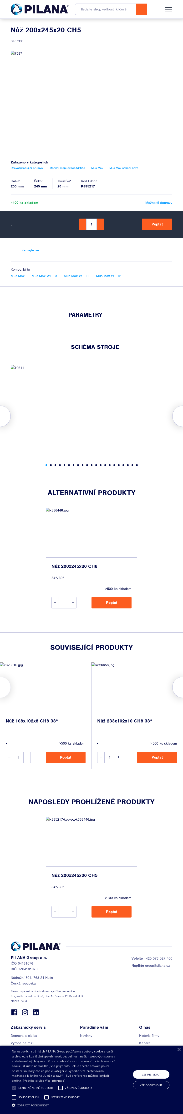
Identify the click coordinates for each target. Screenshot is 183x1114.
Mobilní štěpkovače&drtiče (67, 168)
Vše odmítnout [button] (151, 1085)
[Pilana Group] (40, 9)
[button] (14, 1088)
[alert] (91, 1080)
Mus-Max (18, 276)
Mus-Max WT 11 (76, 276)
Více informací (55, 1081)
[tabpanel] (91, 410)
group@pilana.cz (151, 965)
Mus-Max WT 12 (108, 276)
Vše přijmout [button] (151, 1074)
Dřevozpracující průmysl (27, 168)
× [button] (179, 1050)
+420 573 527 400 (152, 958)
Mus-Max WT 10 (44, 276)
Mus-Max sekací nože (123, 168)
